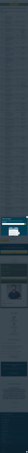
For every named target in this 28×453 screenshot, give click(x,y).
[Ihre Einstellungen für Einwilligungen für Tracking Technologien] (26, 451)
